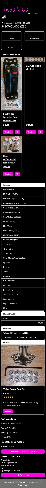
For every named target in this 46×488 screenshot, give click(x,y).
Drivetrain (34, 38)
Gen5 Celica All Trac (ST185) (14, 208)
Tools (5, 271)
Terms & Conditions (9, 428)
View (9, 132)
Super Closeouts (10, 303)
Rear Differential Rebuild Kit (9, 159)
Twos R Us (23, 482)
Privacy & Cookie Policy (11, 423)
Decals (6, 267)
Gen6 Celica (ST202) (11, 212)
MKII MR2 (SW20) (10, 194)
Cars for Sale (8, 299)
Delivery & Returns (9, 432)
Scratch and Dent (10, 294)
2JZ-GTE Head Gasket (33, 67)
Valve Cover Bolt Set (14, 389)
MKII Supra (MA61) (11, 230)
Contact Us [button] (24, 475)
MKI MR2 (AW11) (10, 189)
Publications (8, 290)
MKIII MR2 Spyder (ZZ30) (13, 198)
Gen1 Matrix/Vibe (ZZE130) (14, 258)
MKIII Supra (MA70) (11, 235)
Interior (11, 47)
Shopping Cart (9, 313)
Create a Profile (7, 446)
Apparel (6, 262)
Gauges (6, 276)
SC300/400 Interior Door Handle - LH (10, 117)
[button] (3, 17)
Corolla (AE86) (9, 221)
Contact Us (6, 437)
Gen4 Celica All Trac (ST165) (14, 203)
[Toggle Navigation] (4, 3)
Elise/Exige (7, 226)
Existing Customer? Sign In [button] (24, 451)
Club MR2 (7, 285)
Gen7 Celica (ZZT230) (12, 217)
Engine (11, 38)
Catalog (9, 23)
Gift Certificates (9, 281)
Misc (5, 308)
